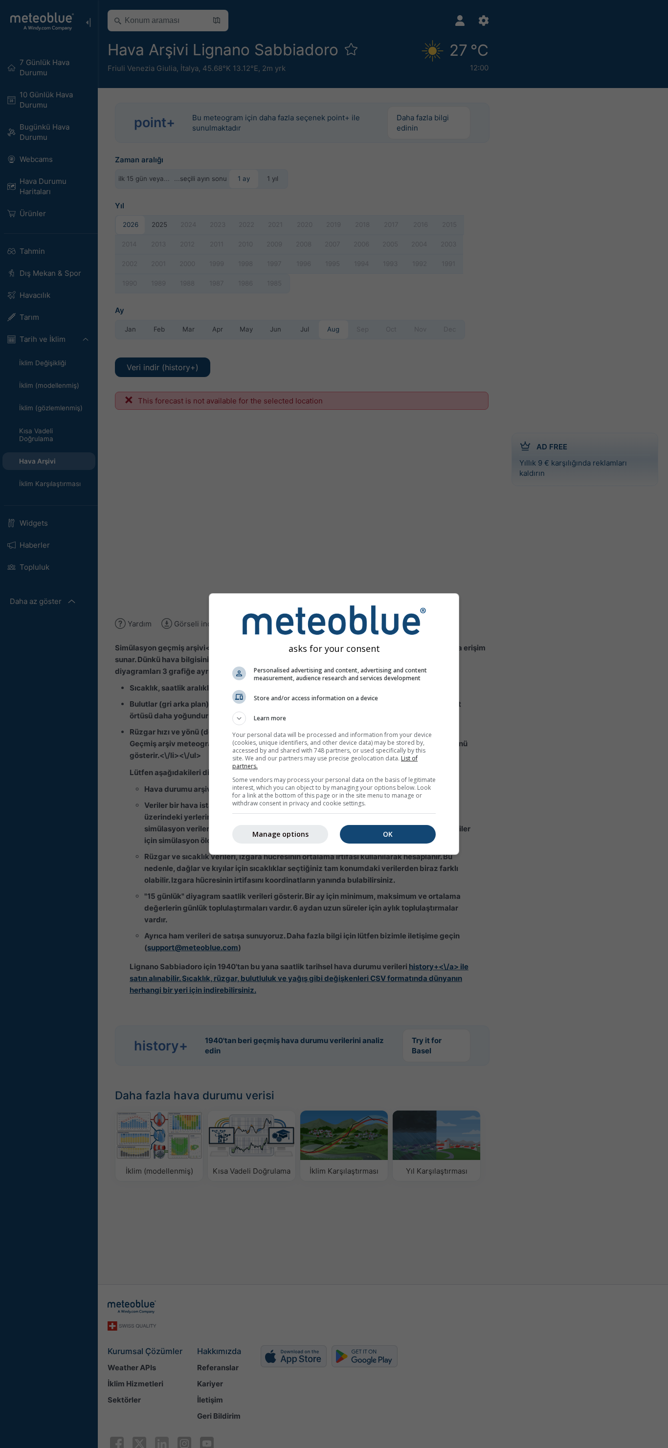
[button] (334, 718)
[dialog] (334, 724)
